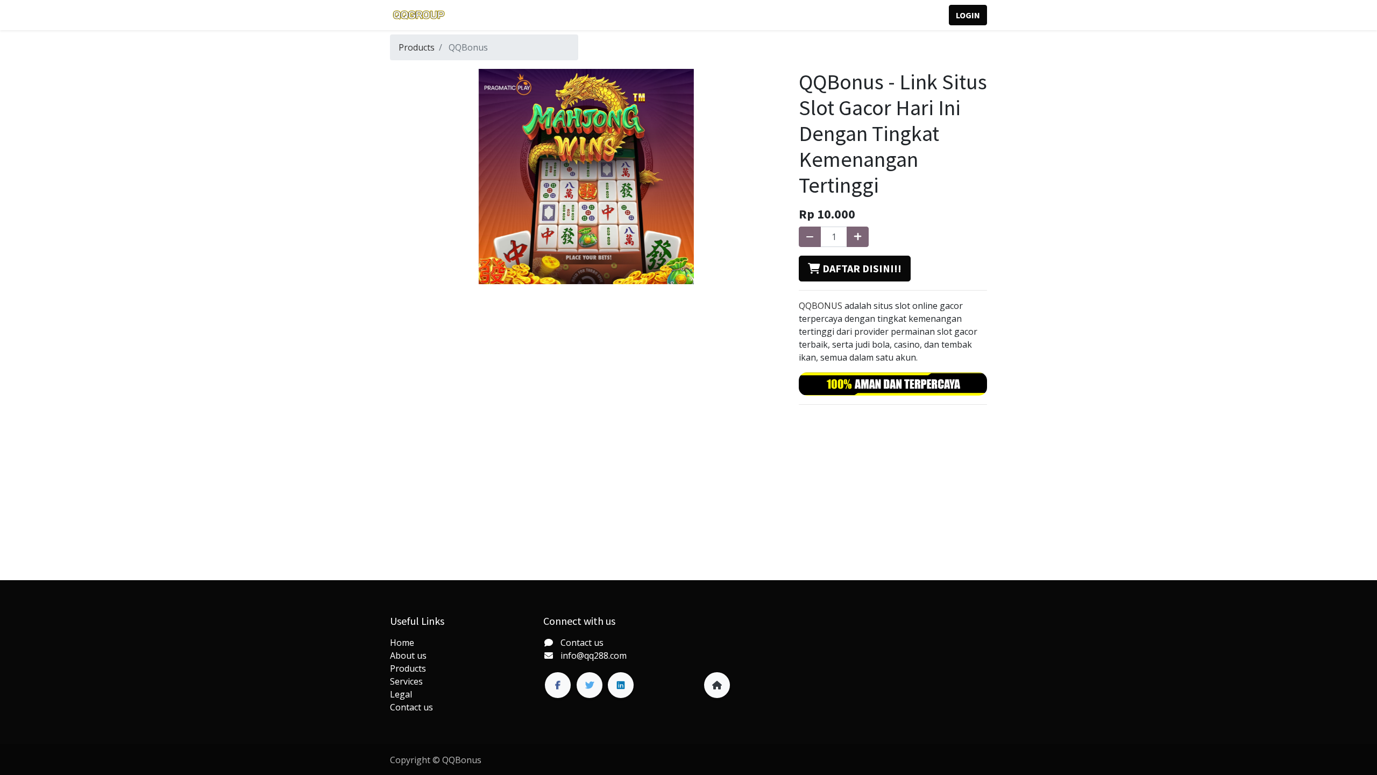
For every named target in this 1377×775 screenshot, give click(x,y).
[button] (855, 268)
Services (406, 681)
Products (417, 47)
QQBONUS (820, 306)
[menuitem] (476, 15)
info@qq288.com (593, 655)
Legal (401, 694)
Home (402, 643)
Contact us (411, 707)
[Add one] (858, 237)
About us (408, 655)
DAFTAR (917, 15)
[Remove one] (810, 237)
